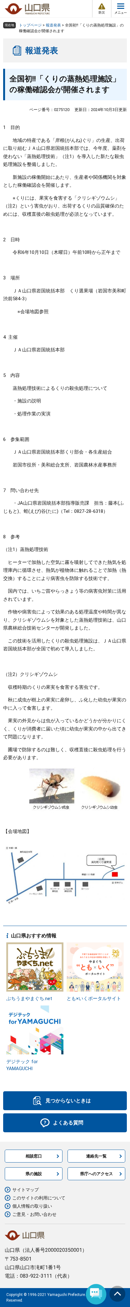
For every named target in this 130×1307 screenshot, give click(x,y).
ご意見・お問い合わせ (34, 1214)
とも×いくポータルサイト (94, 998)
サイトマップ (25, 1189)
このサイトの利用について (38, 1197)
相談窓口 (34, 1156)
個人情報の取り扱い (32, 1206)
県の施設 (34, 1173)
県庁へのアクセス (96, 1173)
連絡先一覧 (96, 1156)
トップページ (30, 25)
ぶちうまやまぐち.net (29, 998)
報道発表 (53, 25)
